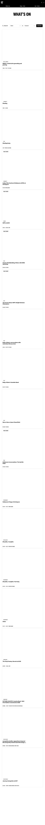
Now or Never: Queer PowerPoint (11, 422)
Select (12, 25)
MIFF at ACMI (6, 223)
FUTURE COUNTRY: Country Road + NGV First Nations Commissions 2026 (13, 702)
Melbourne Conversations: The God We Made (13, 462)
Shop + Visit (22, 6)
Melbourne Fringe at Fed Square (11, 502)
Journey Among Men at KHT (10, 781)
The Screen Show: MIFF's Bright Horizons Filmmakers (14, 303)
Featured (26, 25)
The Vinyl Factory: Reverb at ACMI (12, 661)
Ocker (4, 621)
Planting (5, 103)
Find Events (39, 25)
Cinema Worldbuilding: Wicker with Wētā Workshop (14, 263)
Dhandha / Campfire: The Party (11, 581)
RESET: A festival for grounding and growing (12, 64)
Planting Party (6, 143)
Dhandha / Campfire (8, 541)
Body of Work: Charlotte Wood (11, 382)
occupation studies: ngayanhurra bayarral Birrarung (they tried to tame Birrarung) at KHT (14, 741)
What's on (8, 6)
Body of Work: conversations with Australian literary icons (12, 343)
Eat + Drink (37, 6)
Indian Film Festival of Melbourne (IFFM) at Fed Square (14, 183)
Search (6, 25)
